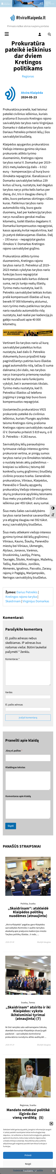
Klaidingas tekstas (15, 767)
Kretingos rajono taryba (21, 596)
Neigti (28, 1164)
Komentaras (12, 659)
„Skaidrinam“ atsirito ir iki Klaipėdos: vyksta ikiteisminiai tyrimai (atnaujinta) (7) (28, 1013)
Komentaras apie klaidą (18, 796)
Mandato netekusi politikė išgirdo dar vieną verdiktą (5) (28, 1113)
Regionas (28, 76)
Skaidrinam (13, 601)
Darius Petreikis (26, 592)
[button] (51, 1123)
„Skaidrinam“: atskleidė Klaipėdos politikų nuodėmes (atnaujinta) (28, 912)
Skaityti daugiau (44, 942)
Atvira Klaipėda (32, 92)
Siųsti (11, 826)
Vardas (8, 692)
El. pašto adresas (14, 704)
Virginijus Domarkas (36, 601)
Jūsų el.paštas (13, 750)
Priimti (28, 1155)
